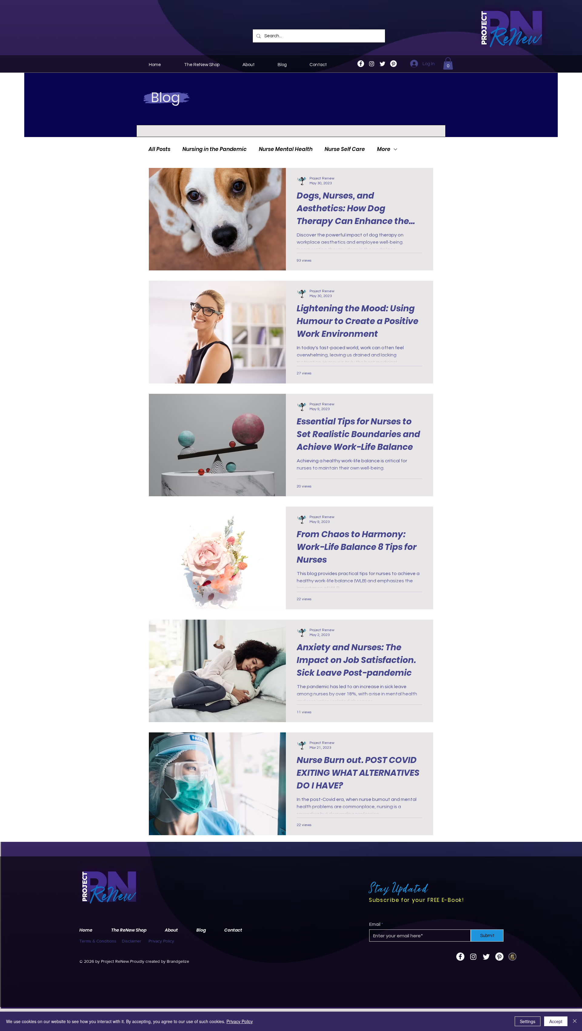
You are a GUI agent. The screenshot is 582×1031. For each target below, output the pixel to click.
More (383, 149)
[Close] (574, 1021)
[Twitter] (382, 63)
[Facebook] (360, 63)
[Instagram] (371, 63)
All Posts (159, 149)
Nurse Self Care (345, 149)
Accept (555, 1021)
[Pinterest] (393, 63)
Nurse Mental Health (286, 149)
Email (374, 924)
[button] (448, 63)
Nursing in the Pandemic (214, 149)
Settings (527, 1021)
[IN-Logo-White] (512, 956)
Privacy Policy (239, 1021)
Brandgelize (178, 961)
